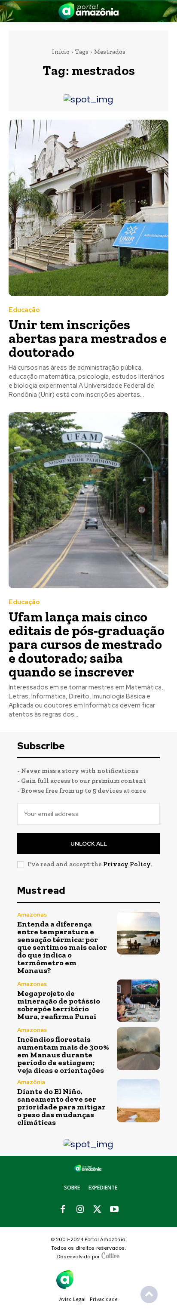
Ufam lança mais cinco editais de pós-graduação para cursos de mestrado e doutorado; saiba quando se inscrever (87, 644)
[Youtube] (114, 1209)
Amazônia (31, 1082)
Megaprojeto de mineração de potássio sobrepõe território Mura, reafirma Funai (58, 1005)
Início (61, 52)
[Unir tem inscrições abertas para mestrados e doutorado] (88, 208)
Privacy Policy (126, 864)
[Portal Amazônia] (88, 11)
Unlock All (88, 843)
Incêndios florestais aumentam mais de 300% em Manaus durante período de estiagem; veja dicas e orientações (63, 1055)
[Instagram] (79, 1209)
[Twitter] (97, 1209)
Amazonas (32, 914)
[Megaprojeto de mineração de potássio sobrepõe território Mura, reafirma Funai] (138, 1001)
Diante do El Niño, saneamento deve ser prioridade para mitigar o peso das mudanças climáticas (61, 1107)
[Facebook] (62, 1209)
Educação (24, 310)
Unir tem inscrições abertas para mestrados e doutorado (88, 338)
